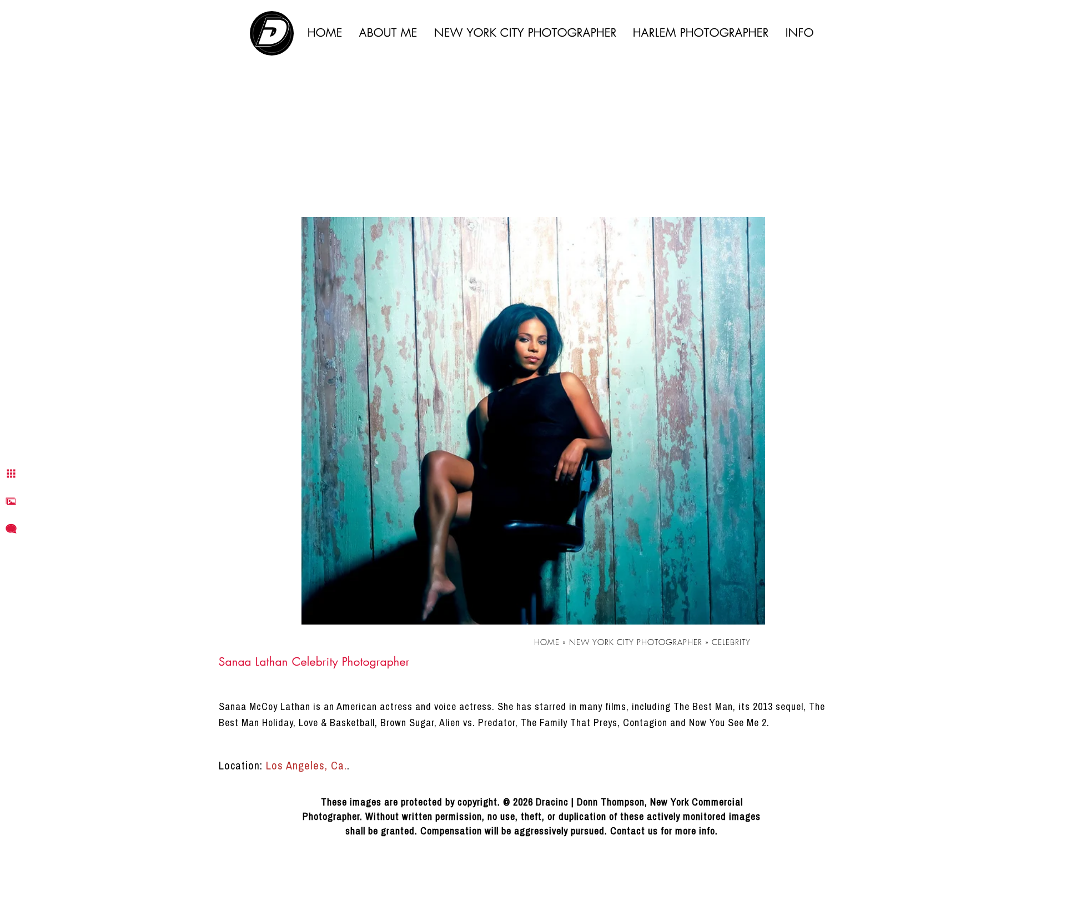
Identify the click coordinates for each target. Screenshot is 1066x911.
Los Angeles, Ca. (306, 765)
